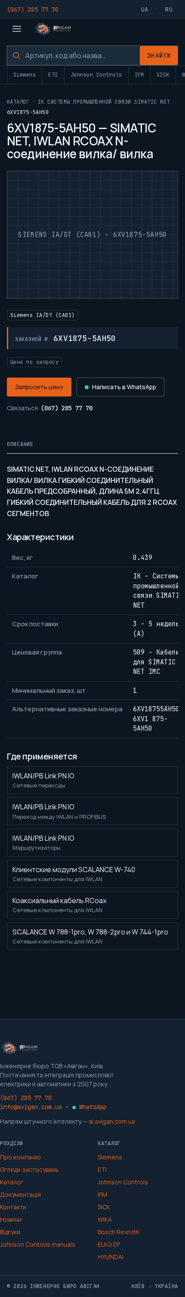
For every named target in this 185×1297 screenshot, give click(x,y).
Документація (20, 1194)
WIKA (105, 1219)
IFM (139, 74)
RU (169, 9)
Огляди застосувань (29, 1169)
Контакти (13, 1207)
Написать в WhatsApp (124, 387)
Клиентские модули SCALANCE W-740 (73, 874)
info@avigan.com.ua (31, 1107)
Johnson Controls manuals (37, 1244)
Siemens (24, 74)
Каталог (18, 101)
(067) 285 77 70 (33, 9)
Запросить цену (39, 387)
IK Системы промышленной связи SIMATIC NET (104, 101)
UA (145, 9)
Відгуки (10, 1232)
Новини (11, 1219)
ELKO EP (109, 1244)
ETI (53, 74)
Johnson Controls (96, 74)
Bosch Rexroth (118, 1232)
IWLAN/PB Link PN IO (43, 780)
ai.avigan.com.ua (112, 1121)
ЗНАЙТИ (159, 55)
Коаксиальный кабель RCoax (59, 905)
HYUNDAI (110, 1257)
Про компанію (20, 1157)
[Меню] (17, 29)
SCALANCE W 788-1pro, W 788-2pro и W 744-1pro (90, 936)
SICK (163, 74)
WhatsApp (89, 1107)
